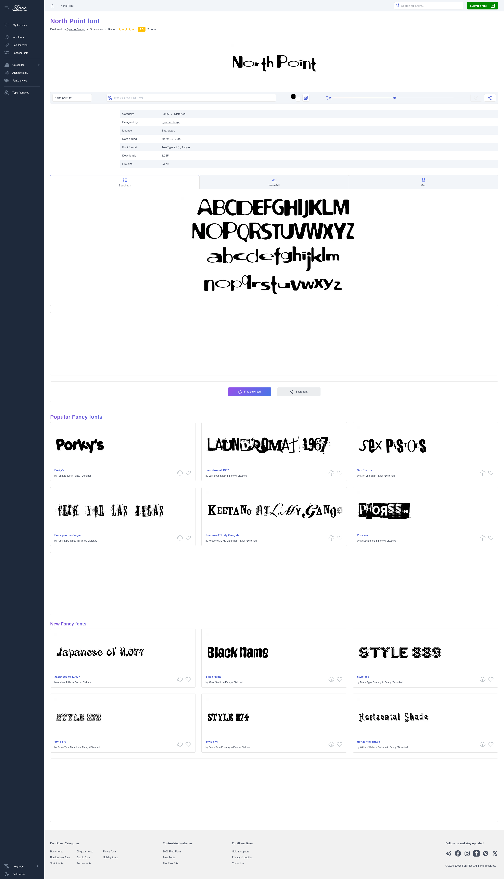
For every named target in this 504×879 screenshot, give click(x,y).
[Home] (52, 5)
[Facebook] (458, 855)
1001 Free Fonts (172, 851)
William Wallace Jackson (373, 747)
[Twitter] (495, 855)
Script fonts (56, 863)
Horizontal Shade (368, 741)
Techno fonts (84, 863)
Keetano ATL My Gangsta (223, 535)
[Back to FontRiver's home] (18, 8)
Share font (302, 391)
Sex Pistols (364, 470)
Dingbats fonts (85, 851)
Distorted (179, 113)
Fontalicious (63, 475)
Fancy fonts (110, 851)
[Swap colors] (305, 98)
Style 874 (212, 741)
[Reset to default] (476, 98)
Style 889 (363, 676)
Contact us (238, 863)
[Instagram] (467, 855)
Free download (252, 391)
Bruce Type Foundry (371, 682)
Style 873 (60, 741)
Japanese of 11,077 (67, 676)
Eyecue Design (76, 29)
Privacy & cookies (242, 857)
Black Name (213, 676)
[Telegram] (449, 855)
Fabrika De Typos (66, 540)
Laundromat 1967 (217, 470)
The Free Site (170, 863)
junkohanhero (367, 540)
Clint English (367, 475)
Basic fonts (56, 851)
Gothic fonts (84, 857)
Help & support (240, 851)
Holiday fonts (110, 857)
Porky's (59, 470)
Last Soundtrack (217, 475)
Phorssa (362, 535)
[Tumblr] (476, 855)
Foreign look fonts (60, 857)
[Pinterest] (486, 855)
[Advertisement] (83, 137)
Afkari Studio (215, 682)
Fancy (165, 113)
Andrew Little (64, 682)
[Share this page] (490, 98)
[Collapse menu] (6, 8)
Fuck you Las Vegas (68, 535)
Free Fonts (169, 857)
